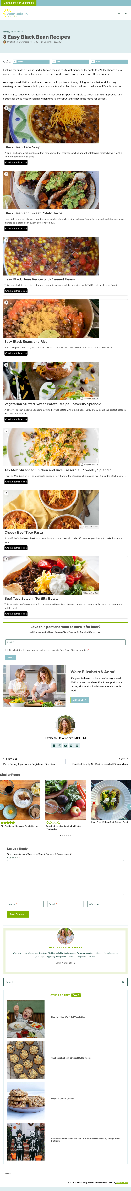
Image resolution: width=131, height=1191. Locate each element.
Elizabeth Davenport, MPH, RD (24, 41)
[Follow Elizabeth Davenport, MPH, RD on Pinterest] (77, 745)
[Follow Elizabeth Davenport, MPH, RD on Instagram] (59, 745)
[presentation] (20, 800)
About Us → (79, 699)
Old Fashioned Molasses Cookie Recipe (19, 826)
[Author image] (4, 42)
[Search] (123, 982)
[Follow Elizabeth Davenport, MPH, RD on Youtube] (65, 745)
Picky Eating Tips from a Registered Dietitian (29, 762)
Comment (13, 857)
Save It (10, 657)
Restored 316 (122, 1183)
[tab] (60, 835)
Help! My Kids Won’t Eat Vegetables (68, 1017)
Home (7, 1173)
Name (12, 904)
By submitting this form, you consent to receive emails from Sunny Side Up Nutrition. (49, 650)
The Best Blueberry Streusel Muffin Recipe (71, 1058)
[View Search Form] (125, 13)
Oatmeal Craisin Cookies (62, 1099)
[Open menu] (119, 13)
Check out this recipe (16, 162)
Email (53, 904)
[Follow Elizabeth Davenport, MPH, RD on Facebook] (54, 745)
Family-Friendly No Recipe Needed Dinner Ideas (100, 762)
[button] (2, 822)
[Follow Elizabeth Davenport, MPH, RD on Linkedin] (71, 745)
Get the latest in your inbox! (19, 2)
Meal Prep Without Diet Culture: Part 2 (109, 822)
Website (94, 904)
